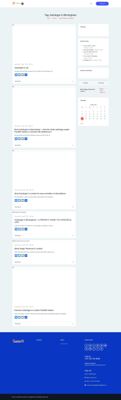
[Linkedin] (97, 345)
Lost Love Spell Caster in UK (90, 52)
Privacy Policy (64, 344)
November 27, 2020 (19, 245)
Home (48, 18)
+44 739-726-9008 (94, 381)
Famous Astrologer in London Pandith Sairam (34, 310)
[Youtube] (105, 345)
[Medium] (90, 349)
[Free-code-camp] (97, 349)
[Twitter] (90, 345)
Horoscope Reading (88, 50)
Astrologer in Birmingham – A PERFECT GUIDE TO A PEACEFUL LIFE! (43, 221)
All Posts (54, 18)
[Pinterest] (101, 345)
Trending (101, 83)
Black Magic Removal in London (28, 248)
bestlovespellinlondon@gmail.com (95, 365)
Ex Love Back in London (89, 45)
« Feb (81, 123)
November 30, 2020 (19, 190)
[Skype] (101, 349)
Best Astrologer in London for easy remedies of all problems (40, 193)
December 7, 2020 (19, 64)
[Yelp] (94, 349)
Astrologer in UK (21, 68)
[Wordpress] (86, 349)
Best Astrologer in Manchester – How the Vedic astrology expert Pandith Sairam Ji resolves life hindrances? (41, 130)
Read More (18, 81)
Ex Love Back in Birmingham (90, 56)
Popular (85, 83)
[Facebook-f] (86, 345)
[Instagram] (94, 345)
